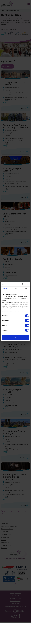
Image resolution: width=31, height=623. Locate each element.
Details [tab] (15, 288)
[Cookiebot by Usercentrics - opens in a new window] (22, 284)
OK (15, 337)
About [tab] (25, 288)
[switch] (27, 320)
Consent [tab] (5, 288)
